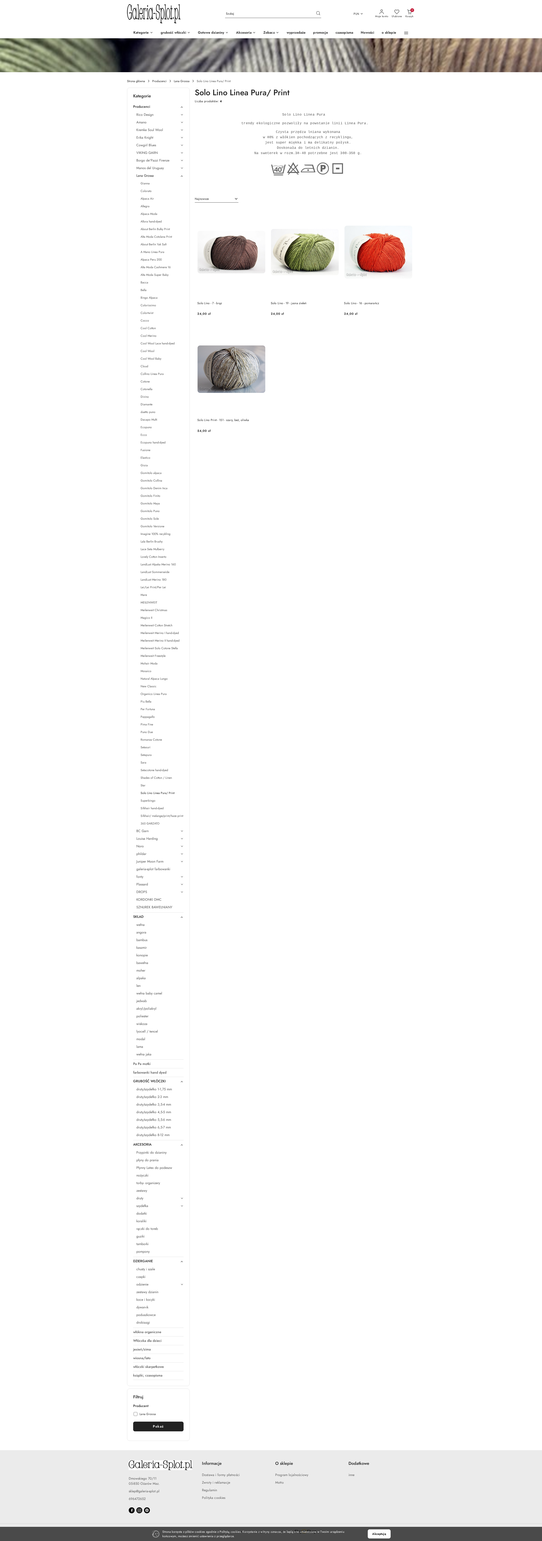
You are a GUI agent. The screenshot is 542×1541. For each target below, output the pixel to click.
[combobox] (216, 199)
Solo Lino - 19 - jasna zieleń (289, 303)
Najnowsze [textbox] (202, 199)
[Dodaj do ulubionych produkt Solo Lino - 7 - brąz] (261, 212)
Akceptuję (379, 1534)
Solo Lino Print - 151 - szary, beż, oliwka (223, 420)
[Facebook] (132, 1510)
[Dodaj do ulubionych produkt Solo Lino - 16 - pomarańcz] (407, 212)
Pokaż (158, 1426)
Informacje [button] (212, 1463)
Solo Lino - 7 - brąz (209, 303)
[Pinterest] (147, 1510)
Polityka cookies (213, 1497)
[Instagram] (139, 1510)
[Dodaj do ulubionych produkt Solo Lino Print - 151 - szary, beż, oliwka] (261, 328)
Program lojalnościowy (291, 1474)
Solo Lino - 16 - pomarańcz (361, 303)
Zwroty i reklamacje (216, 1482)
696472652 (137, 1498)
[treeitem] (158, 106)
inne (351, 1474)
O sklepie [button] (284, 1463)
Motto (279, 1482)
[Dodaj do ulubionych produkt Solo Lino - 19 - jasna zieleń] (334, 212)
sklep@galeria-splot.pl (144, 1491)
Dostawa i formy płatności (221, 1474)
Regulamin (209, 1490)
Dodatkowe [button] (358, 1463)
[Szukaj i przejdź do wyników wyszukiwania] (318, 14)
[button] (271, 33)
